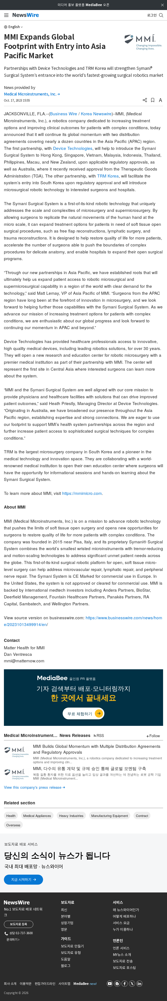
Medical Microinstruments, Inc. (32, 94)
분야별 (65, 916)
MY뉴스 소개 (122, 954)
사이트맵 (64, 984)
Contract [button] (142, 815)
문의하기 (13, 940)
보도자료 (67, 902)
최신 (64, 910)
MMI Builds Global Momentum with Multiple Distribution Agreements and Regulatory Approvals (96, 749)
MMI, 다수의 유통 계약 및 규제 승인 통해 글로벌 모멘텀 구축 (89, 768)
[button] (144, 100)
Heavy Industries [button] (71, 815)
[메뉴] (5, 15)
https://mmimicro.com (82, 493)
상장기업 (67, 923)
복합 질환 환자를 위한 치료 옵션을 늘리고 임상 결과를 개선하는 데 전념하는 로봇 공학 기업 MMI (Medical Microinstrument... (97, 776)
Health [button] (10, 815)
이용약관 (26, 984)
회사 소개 (10, 984)
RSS (100, 735)
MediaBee (81, 984)
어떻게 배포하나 (124, 916)
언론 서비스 (121, 948)
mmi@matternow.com (24, 660)
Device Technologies (72, 148)
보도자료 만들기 (72, 946)
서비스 (118, 902)
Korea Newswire (96, 113)
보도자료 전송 (123, 961)
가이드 (66, 938)
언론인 (118, 940)
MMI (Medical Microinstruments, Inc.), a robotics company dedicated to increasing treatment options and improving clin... (97, 760)
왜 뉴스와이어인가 (126, 910)
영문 (64, 929)
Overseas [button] (13, 825)
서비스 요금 (121, 923)
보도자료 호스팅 (124, 968)
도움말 (65, 959)
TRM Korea (108, 176)
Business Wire (63, 113)
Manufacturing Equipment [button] (109, 815)
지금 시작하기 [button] (21, 879)
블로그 (65, 966)
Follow (154, 735)
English (14, 27)
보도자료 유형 (71, 953)
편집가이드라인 (45, 984)
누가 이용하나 (123, 929)
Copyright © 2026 (16, 993)
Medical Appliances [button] (37, 815)
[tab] (85, 902)
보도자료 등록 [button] (18, 924)
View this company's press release (34, 787)
